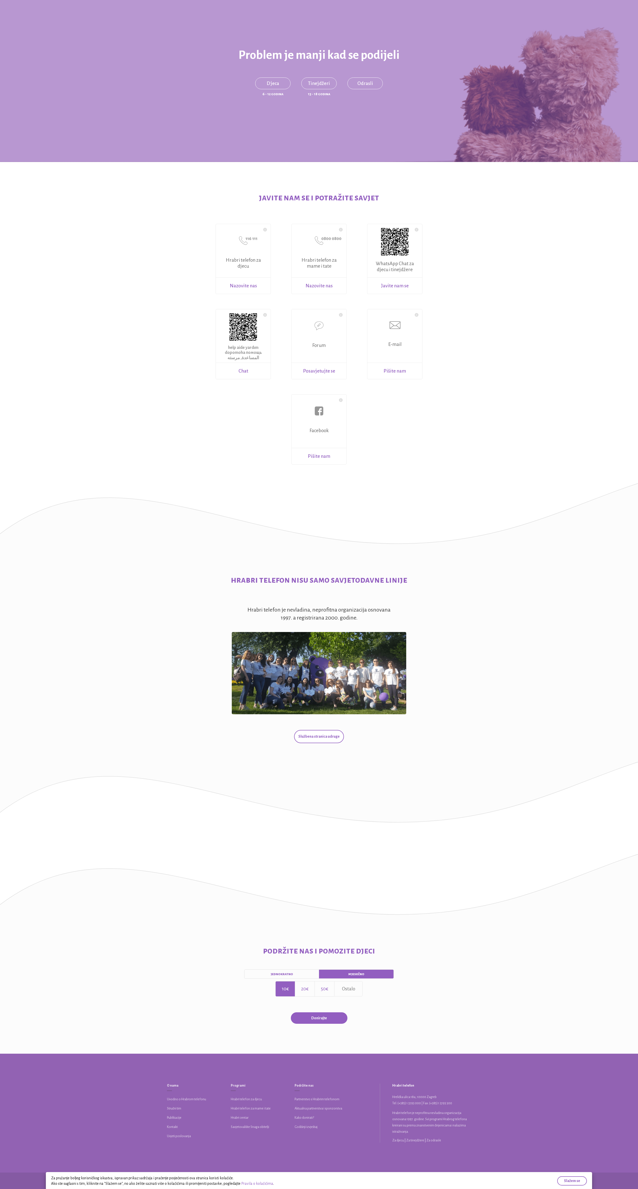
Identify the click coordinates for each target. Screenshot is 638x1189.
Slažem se (572, 1181)
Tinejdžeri (319, 83)
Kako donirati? (304, 1117)
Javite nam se (395, 285)
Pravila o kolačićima (257, 1184)
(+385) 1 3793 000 (409, 1103)
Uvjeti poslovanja (179, 1136)
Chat (243, 371)
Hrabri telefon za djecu (246, 1099)
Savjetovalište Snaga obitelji (250, 1127)
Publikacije (174, 1117)
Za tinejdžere (415, 1140)
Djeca (273, 83)
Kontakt (172, 1127)
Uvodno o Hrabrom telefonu (186, 1099)
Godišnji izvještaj (306, 1127)
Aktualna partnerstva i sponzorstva (318, 1108)
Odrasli (365, 83)
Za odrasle (433, 1140)
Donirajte (319, 1018)
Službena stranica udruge (319, 736)
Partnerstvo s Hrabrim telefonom (317, 1099)
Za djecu (398, 1140)
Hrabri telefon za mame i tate (251, 1108)
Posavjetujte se (319, 371)
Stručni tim (174, 1108)
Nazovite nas (243, 285)
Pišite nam (395, 371)
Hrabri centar (239, 1117)
